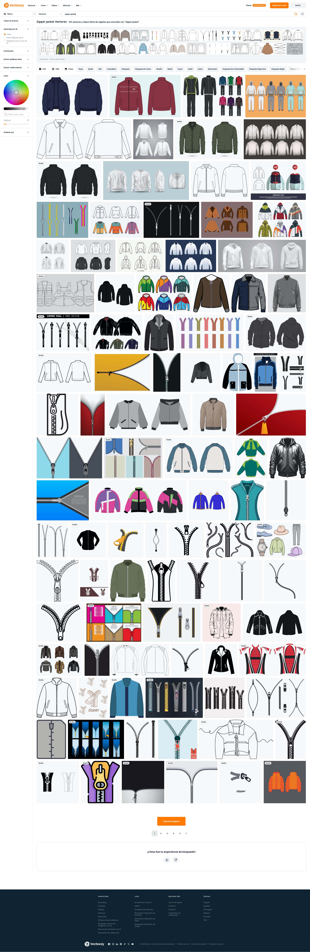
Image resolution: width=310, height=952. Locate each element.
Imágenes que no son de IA (17, 42)
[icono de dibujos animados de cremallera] (125, 540)
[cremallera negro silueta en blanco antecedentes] (198, 581)
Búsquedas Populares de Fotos (145, 919)
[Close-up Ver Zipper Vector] (133, 457)
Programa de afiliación (144, 909)
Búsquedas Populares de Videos (145, 925)
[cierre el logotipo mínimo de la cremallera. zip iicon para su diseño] (286, 500)
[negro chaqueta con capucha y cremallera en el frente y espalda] (115, 293)
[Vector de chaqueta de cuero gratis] (60, 660)
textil (190, 69)
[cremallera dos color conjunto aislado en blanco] (171, 623)
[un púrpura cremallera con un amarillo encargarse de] (100, 782)
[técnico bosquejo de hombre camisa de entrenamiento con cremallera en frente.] (64, 372)
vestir (200, 69)
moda (90, 69)
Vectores (31, 5)
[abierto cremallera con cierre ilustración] (242, 581)
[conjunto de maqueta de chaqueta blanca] (153, 139)
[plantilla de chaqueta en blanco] (191, 256)
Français (207, 916)
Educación (102, 916)
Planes (249, 5)
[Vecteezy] (14, 5)
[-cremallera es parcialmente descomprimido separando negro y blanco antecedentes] (166, 372)
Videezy (101, 909)
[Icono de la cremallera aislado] (177, 739)
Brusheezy (102, 902)
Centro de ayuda (175, 902)
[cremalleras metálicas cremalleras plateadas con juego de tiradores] (171, 220)
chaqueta (125, 69)
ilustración (212, 69)
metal (169, 69)
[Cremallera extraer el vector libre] (63, 332)
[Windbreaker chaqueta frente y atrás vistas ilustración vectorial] (278, 180)
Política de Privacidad (199, 944)
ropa (81, 69)
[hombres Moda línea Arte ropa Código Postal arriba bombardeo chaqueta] (57, 698)
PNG (57, 69)
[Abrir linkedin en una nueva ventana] (117, 944)
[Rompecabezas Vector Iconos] (280, 220)
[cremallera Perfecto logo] (94, 581)
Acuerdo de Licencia (143, 902)
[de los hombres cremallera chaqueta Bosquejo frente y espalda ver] (208, 139)
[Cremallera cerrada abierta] (96, 739)
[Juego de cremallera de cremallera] (62, 220)
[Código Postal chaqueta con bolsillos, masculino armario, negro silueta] (274, 623)
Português (208, 909)
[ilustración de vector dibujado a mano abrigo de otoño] (221, 623)
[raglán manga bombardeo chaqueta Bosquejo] (198, 457)
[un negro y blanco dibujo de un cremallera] (58, 415)
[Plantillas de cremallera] (113, 623)
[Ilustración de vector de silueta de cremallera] (141, 739)
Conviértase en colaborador (174, 914)
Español (207, 906)
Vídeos (54, 5)
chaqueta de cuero (143, 69)
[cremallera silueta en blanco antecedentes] (229, 540)
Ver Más (294, 49)
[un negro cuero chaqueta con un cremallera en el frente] (159, 332)
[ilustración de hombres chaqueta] (213, 415)
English (207, 902)
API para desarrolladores (108, 920)
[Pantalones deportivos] (275, 96)
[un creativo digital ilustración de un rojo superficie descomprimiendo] (271, 415)
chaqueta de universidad (233, 69)
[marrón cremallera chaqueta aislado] (211, 293)
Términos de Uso (183, 944)
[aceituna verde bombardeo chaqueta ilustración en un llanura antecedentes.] (127, 581)
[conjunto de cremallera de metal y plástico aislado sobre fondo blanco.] (52, 540)
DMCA (137, 906)
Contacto (172, 906)
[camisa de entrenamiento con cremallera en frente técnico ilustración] (220, 180)
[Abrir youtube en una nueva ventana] (133, 944)
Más (77, 5)
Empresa (101, 913)
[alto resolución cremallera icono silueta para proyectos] (224, 698)
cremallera (111, 69)
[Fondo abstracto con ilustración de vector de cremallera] (143, 782)
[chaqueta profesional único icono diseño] (127, 698)
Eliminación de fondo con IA (109, 929)
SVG (44, 69)
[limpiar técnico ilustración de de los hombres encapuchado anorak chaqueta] (237, 372)
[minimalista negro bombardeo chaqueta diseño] (287, 457)
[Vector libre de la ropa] (280, 540)
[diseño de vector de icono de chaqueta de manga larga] (88, 540)
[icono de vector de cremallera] (187, 660)
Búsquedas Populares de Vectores (145, 914)
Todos (9, 34)
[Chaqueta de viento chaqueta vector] (163, 293)
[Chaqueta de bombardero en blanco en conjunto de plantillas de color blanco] (146, 180)
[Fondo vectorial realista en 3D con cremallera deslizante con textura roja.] (93, 415)
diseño (159, 69)
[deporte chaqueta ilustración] (209, 500)
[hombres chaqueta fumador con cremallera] (285, 782)
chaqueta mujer (278, 69)
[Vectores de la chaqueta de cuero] (227, 220)
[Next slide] (302, 69)
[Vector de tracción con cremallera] (174, 698)
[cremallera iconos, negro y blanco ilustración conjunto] (58, 782)
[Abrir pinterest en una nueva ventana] (121, 944)
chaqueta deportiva (257, 69)
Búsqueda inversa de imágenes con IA (106, 924)
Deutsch (207, 913)
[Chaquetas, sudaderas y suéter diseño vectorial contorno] (140, 256)
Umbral (7, 120)
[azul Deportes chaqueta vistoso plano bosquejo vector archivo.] (265, 372)
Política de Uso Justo (216, 944)
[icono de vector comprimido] (51, 739)
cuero (180, 69)
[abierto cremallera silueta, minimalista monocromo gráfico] (290, 739)
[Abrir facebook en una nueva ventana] (109, 944)
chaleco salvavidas (298, 69)
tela (100, 69)
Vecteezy (101, 906)
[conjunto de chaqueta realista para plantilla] (53, 256)
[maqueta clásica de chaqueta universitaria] (275, 139)
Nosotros (172, 909)
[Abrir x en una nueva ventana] (129, 944)
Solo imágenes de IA (15, 37)
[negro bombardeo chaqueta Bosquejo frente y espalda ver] (69, 180)
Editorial (66, 5)
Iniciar (297, 5)
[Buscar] (295, 14)
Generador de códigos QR (108, 933)
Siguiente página (171, 821)
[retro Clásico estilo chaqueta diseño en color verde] (251, 457)
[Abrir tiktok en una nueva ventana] (125, 944)
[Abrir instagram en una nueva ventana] (113, 944)
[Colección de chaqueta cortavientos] (116, 220)
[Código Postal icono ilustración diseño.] (285, 581)
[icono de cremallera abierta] (97, 660)
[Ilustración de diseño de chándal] (213, 96)
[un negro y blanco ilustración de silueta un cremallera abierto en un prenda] (161, 581)
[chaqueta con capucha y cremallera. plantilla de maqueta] (276, 332)
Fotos (43, 5)
